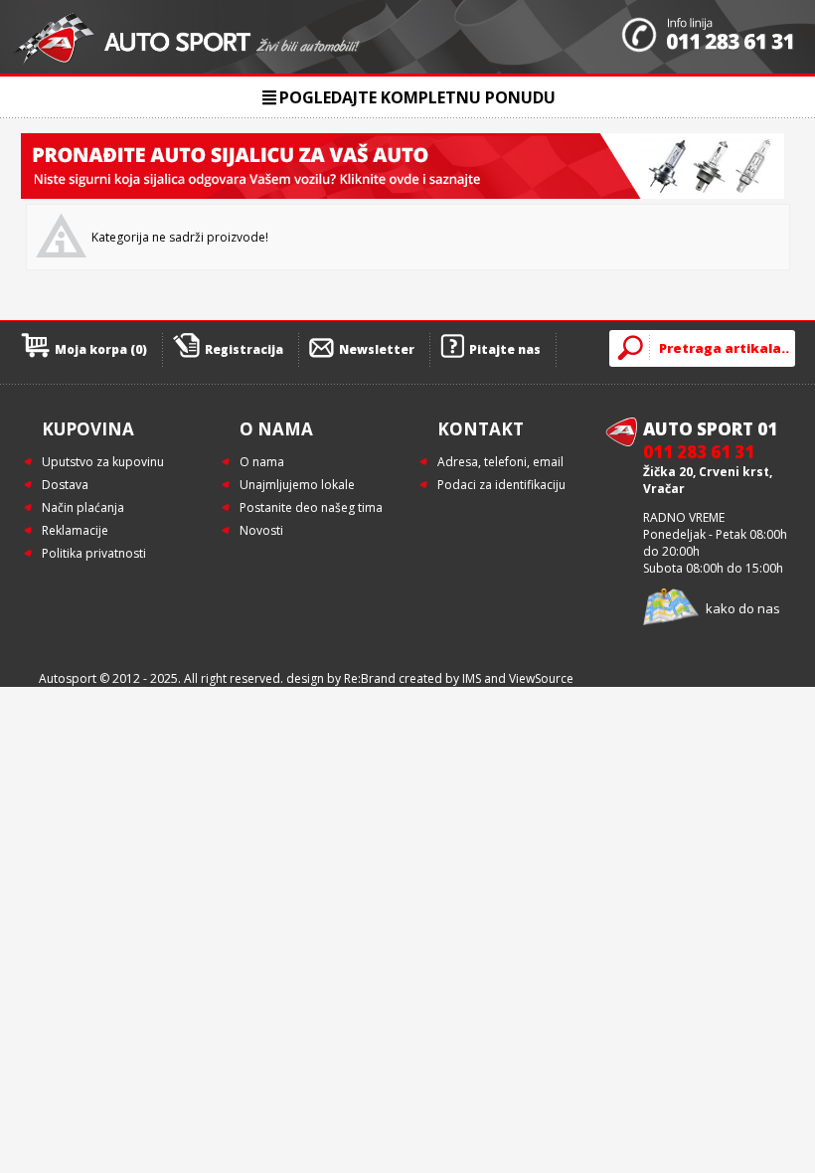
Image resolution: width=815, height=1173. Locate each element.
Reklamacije (75, 530)
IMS (471, 678)
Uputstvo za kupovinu (103, 461)
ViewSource (541, 678)
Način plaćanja (83, 507)
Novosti (261, 530)
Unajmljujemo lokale (297, 484)
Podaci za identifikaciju (501, 484)
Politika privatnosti (94, 553)
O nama (262, 461)
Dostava (65, 484)
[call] (708, 37)
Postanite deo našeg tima (311, 507)
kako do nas (743, 608)
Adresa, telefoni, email (500, 461)
